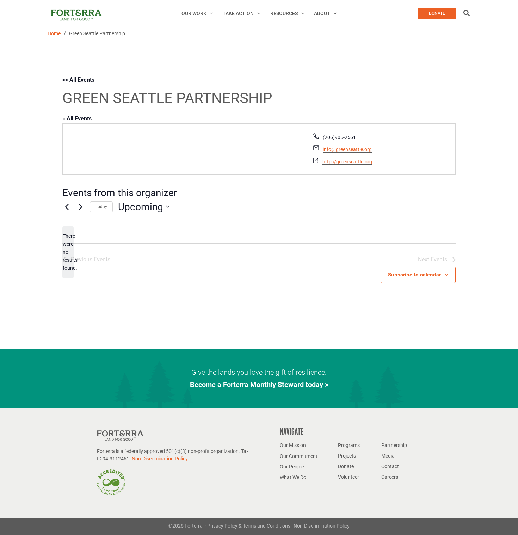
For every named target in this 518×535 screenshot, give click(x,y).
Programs (349, 445)
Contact (390, 466)
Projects (347, 456)
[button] (209, 13)
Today (101, 206)
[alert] (68, 252)
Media (388, 456)
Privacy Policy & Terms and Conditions (249, 526)
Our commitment (298, 456)
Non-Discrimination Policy (160, 458)
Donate (346, 466)
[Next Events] (80, 207)
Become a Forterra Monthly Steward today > (259, 384)
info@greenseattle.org (347, 149)
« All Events (77, 118)
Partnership (394, 445)
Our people (292, 466)
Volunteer (348, 477)
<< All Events (78, 79)
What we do (293, 477)
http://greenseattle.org (347, 161)
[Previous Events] (66, 207)
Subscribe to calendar (414, 275)
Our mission (293, 445)
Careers (389, 477)
